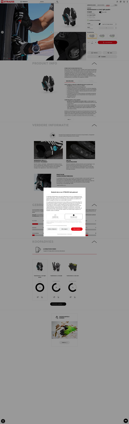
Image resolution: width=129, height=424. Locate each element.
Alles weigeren (64, 229)
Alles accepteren (76, 229)
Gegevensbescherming (62, 234)
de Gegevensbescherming (61, 225)
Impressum (69, 234)
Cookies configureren (52, 229)
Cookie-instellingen (50, 222)
